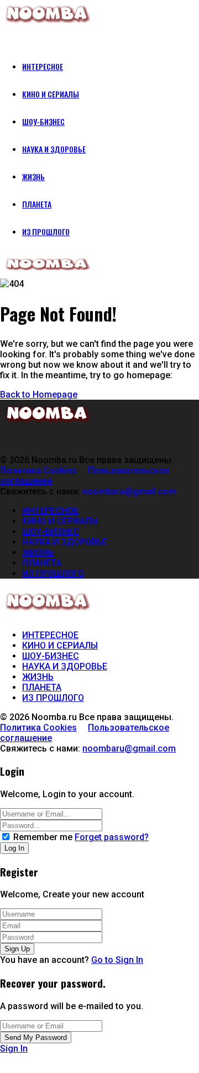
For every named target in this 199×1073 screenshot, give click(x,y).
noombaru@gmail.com (129, 491)
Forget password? (112, 837)
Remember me (42, 837)
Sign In (14, 1048)
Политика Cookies (38, 470)
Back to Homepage (38, 394)
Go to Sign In (117, 960)
